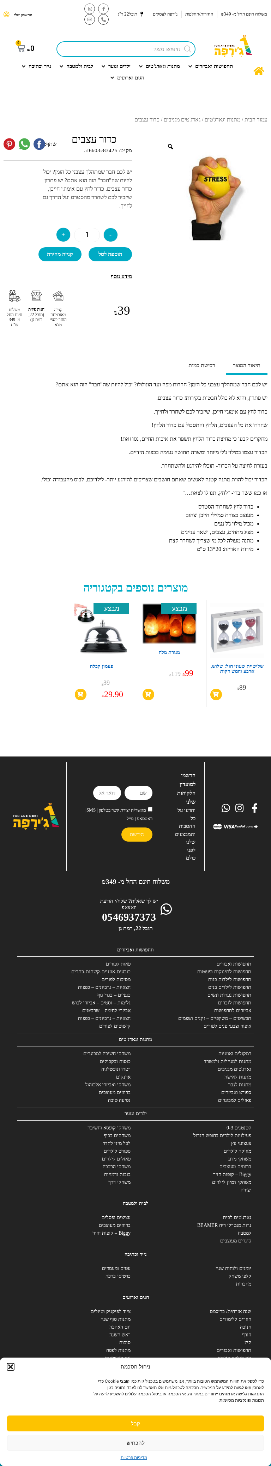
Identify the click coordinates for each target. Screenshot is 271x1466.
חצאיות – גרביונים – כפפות (104, 987)
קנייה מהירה (60, 254)
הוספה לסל (110, 254)
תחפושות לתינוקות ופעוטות (224, 971)
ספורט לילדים (117, 1151)
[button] (10, 1366)
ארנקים (123, 1077)
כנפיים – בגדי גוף (114, 995)
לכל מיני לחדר (117, 1143)
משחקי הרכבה (117, 1166)
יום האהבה (120, 1327)
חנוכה (245, 1327)
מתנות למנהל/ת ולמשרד (227, 1061)
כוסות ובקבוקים (115, 1061)
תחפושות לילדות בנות (229, 979)
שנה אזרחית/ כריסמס (230, 1311)
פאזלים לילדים (116, 1159)
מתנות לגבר (239, 1084)
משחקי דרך (119, 1182)
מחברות (243, 1284)
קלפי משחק (240, 1276)
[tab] (246, 366)
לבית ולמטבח (136, 1203)
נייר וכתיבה (136, 1254)
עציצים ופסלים (116, 1217)
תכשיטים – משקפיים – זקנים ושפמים (214, 1018)
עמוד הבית (256, 120)
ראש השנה (120, 1334)
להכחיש (136, 1443)
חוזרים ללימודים (235, 1319)
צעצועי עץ (241, 1143)
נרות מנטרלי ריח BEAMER (224, 1225)
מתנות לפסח (118, 1350)
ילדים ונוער (136, 1113)
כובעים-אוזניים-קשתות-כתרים (101, 971)
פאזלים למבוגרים (234, 1100)
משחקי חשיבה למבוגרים (107, 1053)
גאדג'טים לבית (237, 1217)
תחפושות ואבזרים (234, 964)
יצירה (246, 1190)
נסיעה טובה (119, 1100)
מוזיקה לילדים (237, 1151)
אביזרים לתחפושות (232, 1010)
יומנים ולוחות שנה (233, 1268)
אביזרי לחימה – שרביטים (106, 1010)
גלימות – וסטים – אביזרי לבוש (101, 1002)
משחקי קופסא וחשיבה (109, 1127)
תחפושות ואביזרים (135, 949)
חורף (246, 1334)
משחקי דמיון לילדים (231, 1182)
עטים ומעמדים (116, 1268)
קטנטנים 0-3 (239, 1127)
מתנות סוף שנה (116, 1319)
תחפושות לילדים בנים (229, 987)
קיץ (248, 1342)
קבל (135, 1423)
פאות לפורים (118, 964)
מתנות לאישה (237, 1077)
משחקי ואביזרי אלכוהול (108, 1084)
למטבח (244, 1233)
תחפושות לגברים (234, 1002)
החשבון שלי (23, 15)
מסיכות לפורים (116, 979)
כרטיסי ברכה (118, 1276)
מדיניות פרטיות (134, 1457)
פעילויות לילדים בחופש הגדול (222, 1135)
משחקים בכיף (117, 1135)
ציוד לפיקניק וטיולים (111, 1311)
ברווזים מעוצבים (115, 1092)
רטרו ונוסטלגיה (116, 1069)
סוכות (125, 1342)
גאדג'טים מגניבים (182, 120)
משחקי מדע (239, 1159)
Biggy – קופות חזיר (232, 1174)
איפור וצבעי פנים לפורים (227, 1026)
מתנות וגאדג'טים (222, 120)
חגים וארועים (135, 1297)
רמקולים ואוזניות (234, 1053)
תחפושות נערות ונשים (229, 995)
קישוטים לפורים (115, 1026)
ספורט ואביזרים (236, 1092)
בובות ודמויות (117, 1174)
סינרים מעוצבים (235, 1241)
